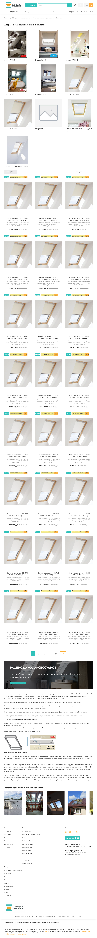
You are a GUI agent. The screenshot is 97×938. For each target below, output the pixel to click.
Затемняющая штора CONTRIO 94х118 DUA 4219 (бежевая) (79, 337)
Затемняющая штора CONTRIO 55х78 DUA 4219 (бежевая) (17, 219)
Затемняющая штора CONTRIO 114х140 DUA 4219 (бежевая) (79, 396)
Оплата (6, 893)
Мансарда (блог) (51, 12)
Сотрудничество (30, 12)
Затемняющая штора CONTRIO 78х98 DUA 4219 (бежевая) (48, 278)
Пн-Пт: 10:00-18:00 (87, 12)
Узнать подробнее (17, 683)
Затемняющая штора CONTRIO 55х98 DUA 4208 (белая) (48, 456)
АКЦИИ (12, 12)
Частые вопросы (9, 880)
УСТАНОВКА (25, 860)
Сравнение (7, 883)
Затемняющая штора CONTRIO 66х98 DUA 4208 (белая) (79, 456)
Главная (6, 12)
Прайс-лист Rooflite (28, 841)
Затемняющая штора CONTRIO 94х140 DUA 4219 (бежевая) (17, 396)
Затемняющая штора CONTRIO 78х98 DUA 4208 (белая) (48, 515)
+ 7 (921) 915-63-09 (72, 12)
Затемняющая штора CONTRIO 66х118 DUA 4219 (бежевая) (17, 278)
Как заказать (40, 12)
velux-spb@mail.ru (73, 850)
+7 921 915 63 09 (72, 844)
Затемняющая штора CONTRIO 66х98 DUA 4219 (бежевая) (79, 219)
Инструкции (7, 873)
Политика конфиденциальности (13, 870)
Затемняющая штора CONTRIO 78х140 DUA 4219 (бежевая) (17, 337)
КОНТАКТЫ (19, 12)
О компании (7, 834)
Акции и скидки (8, 844)
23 (56, 654)
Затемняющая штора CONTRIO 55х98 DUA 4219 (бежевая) (48, 219)
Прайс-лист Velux (27, 838)
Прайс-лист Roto (27, 854)
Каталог (32, 5)
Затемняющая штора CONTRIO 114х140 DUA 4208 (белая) (79, 633)
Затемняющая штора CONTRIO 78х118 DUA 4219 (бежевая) (79, 278)
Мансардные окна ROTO (66, 917)
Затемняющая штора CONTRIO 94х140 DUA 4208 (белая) (17, 633)
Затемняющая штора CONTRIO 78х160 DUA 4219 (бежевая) (48, 337)
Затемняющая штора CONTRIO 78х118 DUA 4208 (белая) (79, 515)
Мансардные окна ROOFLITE (45, 917)
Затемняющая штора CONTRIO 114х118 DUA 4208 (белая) (48, 633)
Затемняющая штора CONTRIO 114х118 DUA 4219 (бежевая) (48, 396)
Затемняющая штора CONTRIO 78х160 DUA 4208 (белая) (48, 574)
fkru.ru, (47, 932)
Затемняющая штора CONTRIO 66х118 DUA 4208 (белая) (17, 515)
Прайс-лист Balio (27, 847)
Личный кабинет (9, 886)
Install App (70, 838)
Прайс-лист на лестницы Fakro (31, 834)
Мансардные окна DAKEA (24, 917)
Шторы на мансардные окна (22, 18)
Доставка (6, 889)
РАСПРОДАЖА (26, 831)
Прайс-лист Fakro (27, 850)
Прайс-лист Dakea (27, 844)
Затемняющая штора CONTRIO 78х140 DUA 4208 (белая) (17, 574)
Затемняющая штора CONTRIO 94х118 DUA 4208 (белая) (79, 574)
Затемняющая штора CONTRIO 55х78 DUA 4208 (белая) (17, 456)
